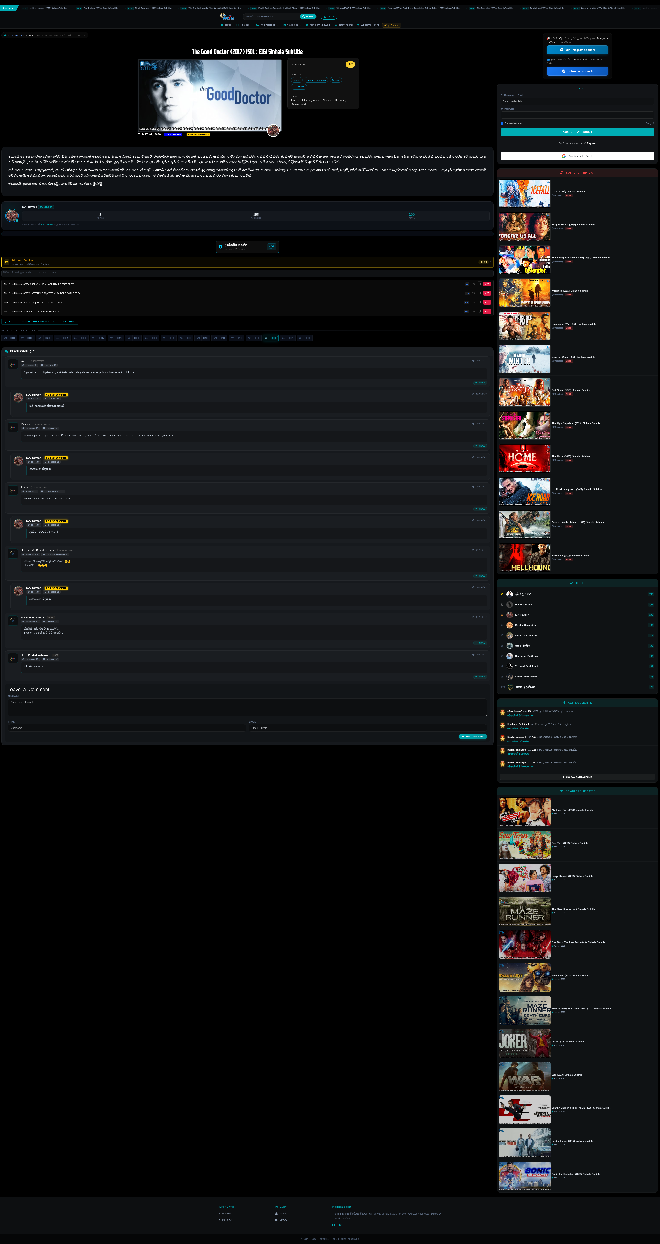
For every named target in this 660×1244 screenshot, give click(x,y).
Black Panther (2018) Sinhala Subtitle (72, 8)
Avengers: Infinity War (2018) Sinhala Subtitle (522, 8)
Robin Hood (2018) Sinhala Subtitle (466, 8)
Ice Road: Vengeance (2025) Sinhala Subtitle (577, 489)
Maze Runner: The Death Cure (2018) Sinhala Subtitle (581, 1008)
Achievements (370, 25)
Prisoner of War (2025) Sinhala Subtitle (574, 324)
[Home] (5, 35)
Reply (481, 382)
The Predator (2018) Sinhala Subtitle (414, 8)
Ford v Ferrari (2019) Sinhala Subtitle (572, 1141)
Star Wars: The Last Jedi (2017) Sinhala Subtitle (578, 942)
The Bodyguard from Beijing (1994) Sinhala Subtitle (581, 257)
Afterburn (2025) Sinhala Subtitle (570, 290)
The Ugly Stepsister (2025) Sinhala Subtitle (576, 423)
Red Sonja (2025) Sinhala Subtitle (571, 390)
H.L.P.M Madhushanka (34, 655)
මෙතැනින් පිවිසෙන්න (519, 715)
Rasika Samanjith (517, 737)
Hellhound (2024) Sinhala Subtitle (570, 555)
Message (13, 696)
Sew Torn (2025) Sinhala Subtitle (570, 843)
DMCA (283, 1219)
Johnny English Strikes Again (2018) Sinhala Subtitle (581, 1108)
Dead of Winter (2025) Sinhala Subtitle (573, 357)
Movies (244, 25)
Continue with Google (580, 156)
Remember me (513, 123)
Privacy (283, 1213)
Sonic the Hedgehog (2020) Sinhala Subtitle (576, 1174)
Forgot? (650, 123)
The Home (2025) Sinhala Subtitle (571, 456)
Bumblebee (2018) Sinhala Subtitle (571, 975)
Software (226, 1213)
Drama (297, 80)
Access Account (577, 132)
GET (487, 284)
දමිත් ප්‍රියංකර (515, 711)
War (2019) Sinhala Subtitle (567, 1075)
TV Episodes (268, 25)
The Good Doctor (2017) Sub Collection (41, 322)
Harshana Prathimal (518, 724)
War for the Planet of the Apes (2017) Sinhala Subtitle (134, 8)
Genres (335, 80)
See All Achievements (579, 776)
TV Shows (299, 86)
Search (309, 16)
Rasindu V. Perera (32, 617)
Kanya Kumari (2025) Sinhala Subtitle (572, 876)
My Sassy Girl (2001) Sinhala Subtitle (572, 810)
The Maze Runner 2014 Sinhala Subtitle (573, 909)
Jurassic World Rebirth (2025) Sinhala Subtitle (578, 522)
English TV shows (316, 80)
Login (330, 16)
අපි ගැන (227, 1219)
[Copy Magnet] (480, 284)
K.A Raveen (174, 134)
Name (11, 721)
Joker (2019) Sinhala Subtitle (568, 1041)
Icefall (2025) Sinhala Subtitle (568, 191)
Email (252, 721)
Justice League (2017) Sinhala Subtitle (580, 8)
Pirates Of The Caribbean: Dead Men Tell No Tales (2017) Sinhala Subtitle (342, 8)
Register (591, 143)
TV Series (292, 25)
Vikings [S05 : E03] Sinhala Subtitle (272, 8)
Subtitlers (346, 25)
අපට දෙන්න (393, 25)
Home (228, 25)
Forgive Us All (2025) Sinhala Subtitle (573, 224)
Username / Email (513, 95)
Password (508, 109)
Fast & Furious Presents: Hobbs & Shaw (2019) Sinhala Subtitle (208, 8)
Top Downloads (320, 25)
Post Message (474, 736)
